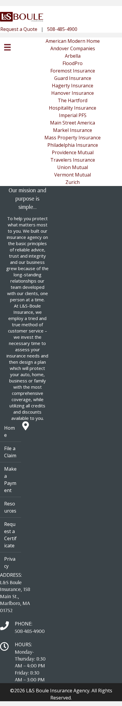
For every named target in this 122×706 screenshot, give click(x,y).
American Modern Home (73, 41)
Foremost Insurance (72, 70)
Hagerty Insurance (72, 85)
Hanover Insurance (72, 93)
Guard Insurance (72, 78)
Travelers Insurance (72, 160)
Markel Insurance (72, 130)
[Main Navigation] (7, 47)
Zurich (72, 182)
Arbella (73, 56)
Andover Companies (72, 48)
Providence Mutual (73, 152)
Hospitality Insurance (72, 108)
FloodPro (72, 63)
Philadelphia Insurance (72, 145)
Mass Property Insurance (72, 137)
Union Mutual (72, 167)
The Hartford (72, 100)
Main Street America (72, 122)
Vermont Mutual (72, 174)
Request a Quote (18, 29)
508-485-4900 (62, 29)
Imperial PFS (72, 115)
